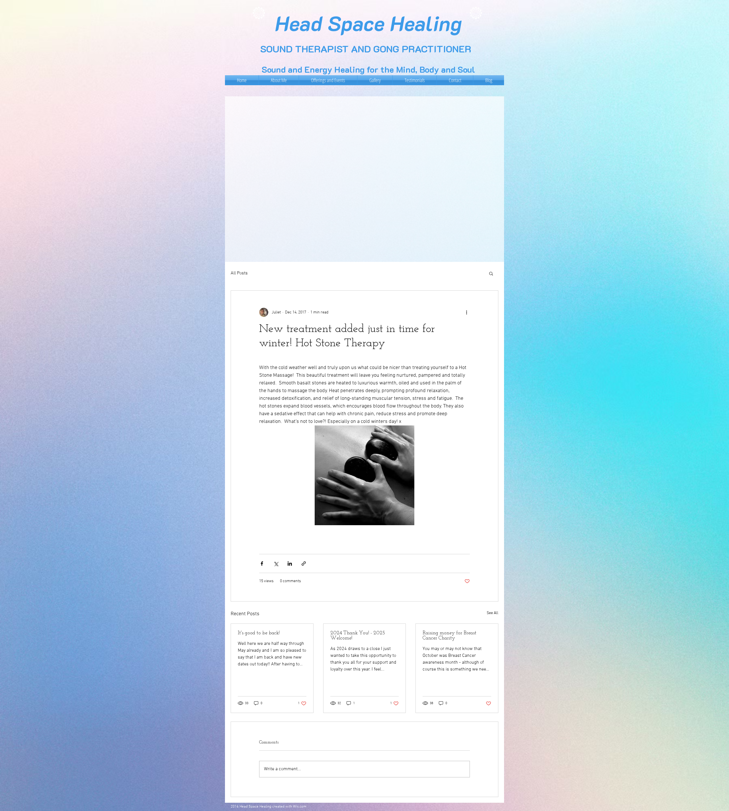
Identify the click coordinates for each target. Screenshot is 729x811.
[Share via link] (303, 563)
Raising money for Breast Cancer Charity (449, 636)
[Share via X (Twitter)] (276, 563)
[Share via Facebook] (262, 563)
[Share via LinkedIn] (289, 563)
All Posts (239, 273)
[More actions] (466, 312)
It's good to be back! (259, 633)
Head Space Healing (368, 23)
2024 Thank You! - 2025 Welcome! (357, 636)
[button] (491, 273)
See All (492, 613)
